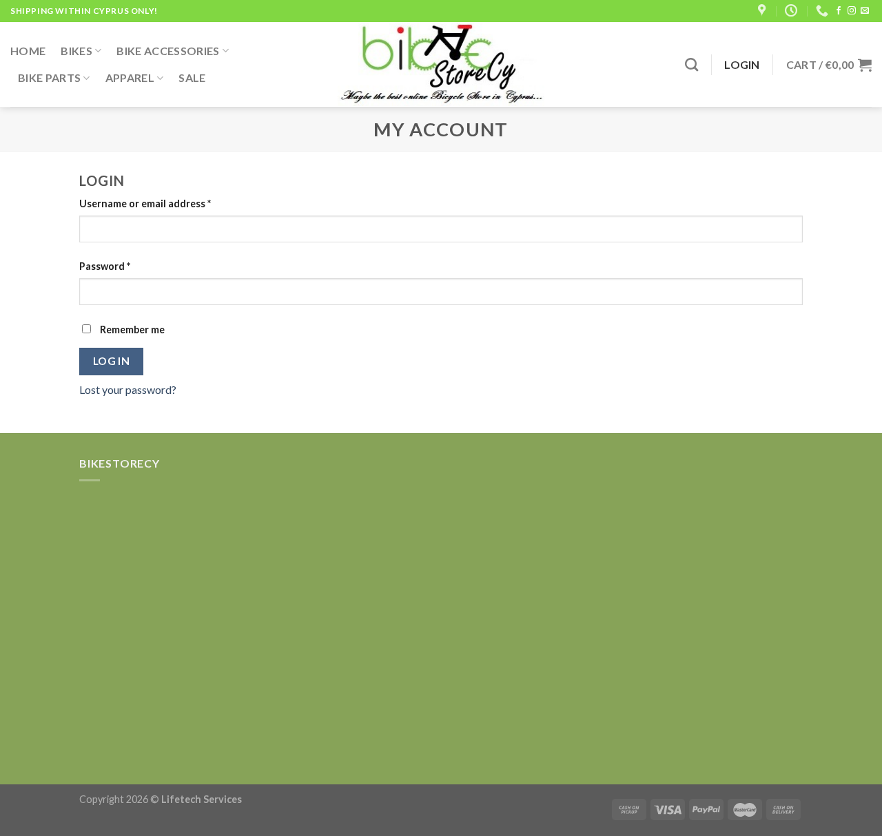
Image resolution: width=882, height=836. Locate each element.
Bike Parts (49, 77)
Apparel (129, 77)
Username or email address (145, 203)
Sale (191, 77)
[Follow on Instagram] (852, 11)
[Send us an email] (865, 11)
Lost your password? (127, 389)
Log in (111, 361)
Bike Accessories (167, 50)
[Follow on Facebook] (838, 11)
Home (27, 50)
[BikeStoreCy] (441, 64)
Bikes (76, 50)
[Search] (691, 64)
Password (104, 266)
